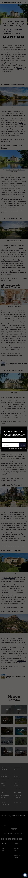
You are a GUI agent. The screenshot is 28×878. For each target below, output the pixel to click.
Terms (16, 448)
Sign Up (22, 445)
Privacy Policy (23, 448)
